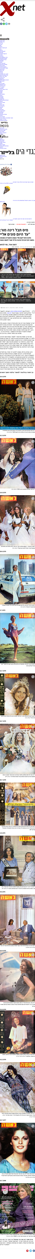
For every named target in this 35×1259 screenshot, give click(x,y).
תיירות (1, 50)
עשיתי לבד (2, 83)
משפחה (1, 97)
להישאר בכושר (3, 132)
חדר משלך (2, 42)
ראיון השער (2, 40)
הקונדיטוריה (2, 110)
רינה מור (7, 307)
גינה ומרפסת (2, 84)
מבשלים (1, 112)
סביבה (1, 72)
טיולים (1, 101)
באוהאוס (2, 78)
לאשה (16, 307)
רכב (1, 49)
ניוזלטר (1, 134)
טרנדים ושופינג (3, 59)
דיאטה (1, 115)
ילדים (1, 46)
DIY (1, 82)
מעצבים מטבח (3, 66)
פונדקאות (2, 99)
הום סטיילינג (2, 63)
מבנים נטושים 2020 (4, 80)
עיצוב (1, 62)
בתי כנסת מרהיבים (4, 75)
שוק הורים (2, 104)
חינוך (1, 103)
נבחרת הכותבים (3, 114)
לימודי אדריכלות (3, 76)
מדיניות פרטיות (3, 156)
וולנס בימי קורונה (3, 129)
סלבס (1, 143)
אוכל (1, 108)
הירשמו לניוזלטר (3, 53)
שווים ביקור (2, 65)
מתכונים (1, 109)
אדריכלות (2, 70)
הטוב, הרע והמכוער (4, 74)
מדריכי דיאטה (3, 119)
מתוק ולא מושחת (3, 120)
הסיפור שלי (2, 94)
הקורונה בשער (30, 182)
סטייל (1, 44)
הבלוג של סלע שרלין (4, 146)
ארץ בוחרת (2, 77)
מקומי (1, 91)
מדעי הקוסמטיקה (3, 57)
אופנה (1, 55)
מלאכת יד (2, 87)
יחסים (1, 95)
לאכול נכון (2, 131)
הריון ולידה (2, 106)
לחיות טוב (2, 128)
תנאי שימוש (2, 155)
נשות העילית (2, 130)
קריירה (1, 43)
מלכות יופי (21, 307)
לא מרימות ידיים (3, 47)
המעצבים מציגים (3, 64)
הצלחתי (1, 96)
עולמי (1, 93)
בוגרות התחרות (3, 148)
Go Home (2, 140)
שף (0, 45)
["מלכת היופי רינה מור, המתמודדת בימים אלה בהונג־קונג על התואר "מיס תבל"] (17, 638)
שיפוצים (1, 88)
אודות (1, 157)
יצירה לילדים (2, 85)
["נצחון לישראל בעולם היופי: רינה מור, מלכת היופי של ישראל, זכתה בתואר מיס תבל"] (17, 694)
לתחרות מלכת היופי (16, 311)
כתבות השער (3, 142)
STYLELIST (2, 51)
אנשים (1, 90)
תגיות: (3, 307)
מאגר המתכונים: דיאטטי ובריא (6, 118)
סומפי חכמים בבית (4, 68)
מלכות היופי (2, 144)
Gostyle (1, 61)
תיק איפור (2, 141)
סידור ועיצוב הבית (4, 89)
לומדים (1, 113)
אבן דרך (33, 200)
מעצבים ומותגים (3, 58)
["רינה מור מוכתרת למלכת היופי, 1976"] (17, 463)
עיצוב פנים (2, 69)
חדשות (1, 71)
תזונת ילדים (2, 102)
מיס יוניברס (12, 307)
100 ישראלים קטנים (4, 100)
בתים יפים (2, 81)
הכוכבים (1, 56)
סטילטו (1, 52)
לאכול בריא (2, 116)
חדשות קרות (29, 218)
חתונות (1, 107)
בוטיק (1, 138)
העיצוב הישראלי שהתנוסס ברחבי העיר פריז (22, 200)
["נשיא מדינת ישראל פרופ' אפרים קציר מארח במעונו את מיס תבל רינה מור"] (17, 919)
